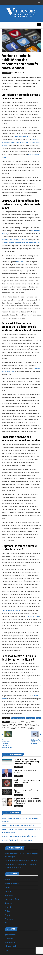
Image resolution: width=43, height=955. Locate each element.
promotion (5, 728)
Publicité (7, 950)
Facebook (5, 725)
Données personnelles (18, 718)
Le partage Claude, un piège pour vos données (17, 840)
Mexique (21, 725)
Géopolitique (9, 895)
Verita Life (19, 262)
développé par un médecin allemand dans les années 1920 (21, 243)
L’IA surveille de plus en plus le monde (36, 742)
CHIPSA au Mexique (21, 136)
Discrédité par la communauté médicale (15, 240)
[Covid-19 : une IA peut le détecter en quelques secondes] (7, 783)
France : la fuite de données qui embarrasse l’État (18, 825)
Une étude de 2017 (32, 617)
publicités (13, 728)
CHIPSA (33, 721)
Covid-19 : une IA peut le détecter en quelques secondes (27, 781)
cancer (27, 722)
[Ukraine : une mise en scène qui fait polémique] (7, 792)
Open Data (8, 907)
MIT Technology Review (33, 725)
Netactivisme (30, 718)
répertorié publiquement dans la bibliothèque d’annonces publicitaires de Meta (21, 142)
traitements (21, 728)
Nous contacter (10, 943)
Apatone (21, 721)
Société (7, 915)
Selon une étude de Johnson (11, 611)
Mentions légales (11, 946)
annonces (14, 722)
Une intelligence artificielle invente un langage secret (7, 743)
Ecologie (7, 887)
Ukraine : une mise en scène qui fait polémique (26, 791)
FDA (10, 725)
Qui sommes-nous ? (11, 935)
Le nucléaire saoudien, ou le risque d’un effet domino (19, 836)
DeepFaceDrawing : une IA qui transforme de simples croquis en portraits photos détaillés (27, 801)
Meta (15, 725)
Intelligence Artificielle (12, 899)
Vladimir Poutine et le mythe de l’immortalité (25, 771)
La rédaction (9, 939)
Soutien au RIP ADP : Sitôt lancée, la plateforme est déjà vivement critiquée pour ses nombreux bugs (27, 762)
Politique (7, 911)
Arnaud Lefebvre (19, 73)
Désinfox (7, 880)
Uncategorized (9, 919)
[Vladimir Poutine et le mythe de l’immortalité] (7, 773)
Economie (8, 891)
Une (38, 718)
